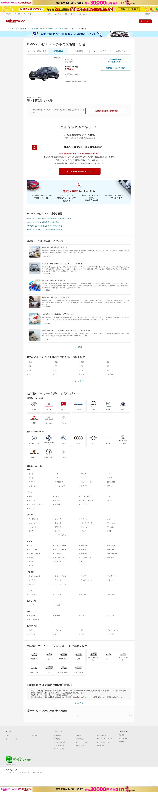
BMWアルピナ (86, 496)
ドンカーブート (113, 630)
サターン (84, 519)
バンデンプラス (60, 558)
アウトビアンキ (60, 576)
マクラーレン (86, 558)
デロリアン (59, 527)
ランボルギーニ (86, 580)
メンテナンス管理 (59, 742)
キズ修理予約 (80, 739)
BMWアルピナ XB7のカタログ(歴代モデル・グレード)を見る (49, 218)
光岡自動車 (59, 482)
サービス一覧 (10, 772)
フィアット (85, 576)
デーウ (57, 615)
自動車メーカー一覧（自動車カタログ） (32, 29)
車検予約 (57, 739)
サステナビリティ (38, 772)
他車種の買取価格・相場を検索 (106, 111)
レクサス (84, 486)
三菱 (108, 474)
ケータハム (85, 554)
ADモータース (34, 620)
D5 (30, 374)
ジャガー (84, 545)
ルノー (83, 595)
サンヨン (110, 615)
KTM (83, 634)
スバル (83, 478)
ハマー (31, 535)
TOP (7, 735)
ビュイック (33, 523)
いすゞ (57, 478)
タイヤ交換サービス (103, 742)
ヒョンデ (32, 615)
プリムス (110, 527)
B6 (82, 366)
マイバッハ (59, 504)
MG (82, 562)
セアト (57, 634)
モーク (31, 566)
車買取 (58, 51)
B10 (30, 362)
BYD (30, 630)
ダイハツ (32, 482)
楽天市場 (147, 14)
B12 (82, 362)
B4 (30, 366)
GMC (109, 531)
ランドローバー (60, 549)
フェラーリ (111, 576)
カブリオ (110, 374)
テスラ (31, 531)
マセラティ (33, 580)
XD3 (56, 374)
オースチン (111, 558)
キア (82, 615)
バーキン (32, 634)
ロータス (84, 549)
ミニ (108, 504)
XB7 (72, 29)
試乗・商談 (57, 735)
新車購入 (78, 735)
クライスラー (60, 519)
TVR (30, 545)
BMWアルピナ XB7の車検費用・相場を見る (43, 222)
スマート (110, 496)
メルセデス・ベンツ (36, 504)
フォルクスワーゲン (88, 500)
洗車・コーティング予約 (104, 739)
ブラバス (84, 504)
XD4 (82, 374)
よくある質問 (33, 735)
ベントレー (33, 549)
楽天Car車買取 (101, 735)
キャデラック (34, 519)
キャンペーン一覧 (11, 739)
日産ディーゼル (86, 482)
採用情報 (121, 742)
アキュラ (110, 486)
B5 (56, 366)
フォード (58, 523)
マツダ (31, 478)
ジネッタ (58, 554)
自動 (120, 51)
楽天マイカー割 (59, 749)
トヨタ (31, 474)
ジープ (57, 531)
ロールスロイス (34, 554)
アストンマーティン (62, 545)
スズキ (109, 478)
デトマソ (110, 580)
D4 (108, 370)
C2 (56, 370)
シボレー (110, 519)
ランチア (58, 580)
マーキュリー (112, 523)
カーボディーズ (113, 554)
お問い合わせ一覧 (23, 772)
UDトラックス (60, 486)
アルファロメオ (34, 576)
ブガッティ (111, 595)
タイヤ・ (99, 51)
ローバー (110, 549)
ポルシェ (110, 500)
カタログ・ (37, 51)
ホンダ (83, 474)
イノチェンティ (60, 584)
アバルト (32, 584)
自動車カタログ (80, 745)
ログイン (146, 21)
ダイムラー (111, 545)
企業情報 (121, 735)
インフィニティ (60, 535)
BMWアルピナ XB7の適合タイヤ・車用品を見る (44, 226)
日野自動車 (111, 482)
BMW (57, 496)
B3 (108, 362)
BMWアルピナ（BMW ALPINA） (58, 29)
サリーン (84, 527)
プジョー (58, 595)
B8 (30, 370)
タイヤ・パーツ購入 (82, 742)
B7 (108, 366)
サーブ (31, 605)
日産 (56, 474)
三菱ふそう (33, 486)
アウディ (32, 500)
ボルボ (57, 605)
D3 (82, 370)
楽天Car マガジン (59, 745)
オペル (57, 500)
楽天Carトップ (12, 29)
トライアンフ (60, 562)
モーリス (32, 562)
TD (82, 630)
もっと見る (78, 347)
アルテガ (32, 508)
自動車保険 (100, 745)
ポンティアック (86, 523)
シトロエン (33, 595)
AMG (31, 496)
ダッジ (83, 531)
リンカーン (33, 527)
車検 (79, 51)
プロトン (58, 630)
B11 (56, 362)
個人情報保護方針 (124, 738)
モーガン (32, 558)
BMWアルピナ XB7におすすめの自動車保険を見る (45, 229)
